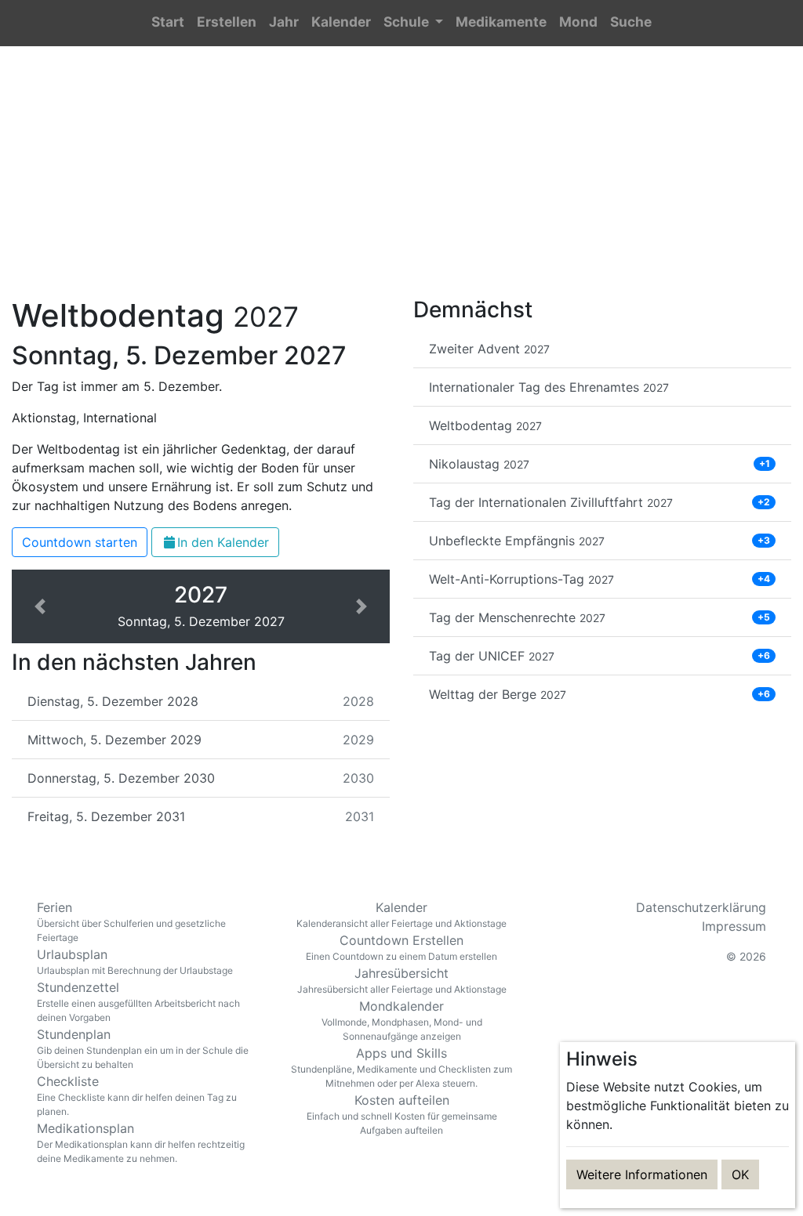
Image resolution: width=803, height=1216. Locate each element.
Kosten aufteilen (402, 1114)
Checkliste (137, 1095)
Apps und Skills (401, 1067)
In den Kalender (223, 542)
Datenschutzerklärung (701, 907)
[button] (413, 23)
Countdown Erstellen (401, 947)
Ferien (131, 921)
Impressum (734, 926)
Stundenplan (143, 1048)
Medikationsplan (141, 1142)
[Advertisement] (401, 181)
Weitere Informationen (641, 1174)
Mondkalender (402, 1020)
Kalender (401, 914)
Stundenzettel (138, 1001)
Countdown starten (79, 542)
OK (740, 1174)
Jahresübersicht (402, 980)
